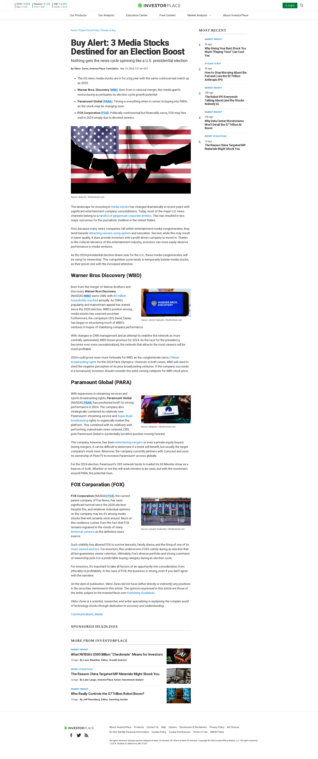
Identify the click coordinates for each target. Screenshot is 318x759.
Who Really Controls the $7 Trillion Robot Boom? (107, 694)
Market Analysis (197, 15)
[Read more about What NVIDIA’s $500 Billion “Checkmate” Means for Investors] (179, 656)
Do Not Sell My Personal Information (129, 732)
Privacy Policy (217, 727)
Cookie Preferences (179, 732)
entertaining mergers (129, 442)
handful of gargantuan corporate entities (125, 215)
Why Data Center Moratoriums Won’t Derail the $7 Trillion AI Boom (224, 124)
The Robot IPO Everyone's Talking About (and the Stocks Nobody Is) (224, 100)
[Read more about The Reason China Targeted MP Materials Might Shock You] (179, 676)
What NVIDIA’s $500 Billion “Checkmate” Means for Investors (117, 654)
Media (99, 614)
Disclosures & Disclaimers (193, 727)
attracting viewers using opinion (110, 233)
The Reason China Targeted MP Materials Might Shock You (115, 674)
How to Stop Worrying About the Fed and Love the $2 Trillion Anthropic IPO (225, 76)
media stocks (120, 207)
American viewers (83, 531)
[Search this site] (301, 5)
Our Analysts (106, 15)
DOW (19, 4)
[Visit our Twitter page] (78, 735)
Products (139, 727)
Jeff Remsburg (91, 699)
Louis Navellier (91, 660)
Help (163, 727)
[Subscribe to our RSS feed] (86, 735)
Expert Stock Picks (89, 30)
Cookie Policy (159, 732)
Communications (82, 614)
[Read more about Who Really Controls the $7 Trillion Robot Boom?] (179, 695)
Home (74, 30)
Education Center (137, 15)
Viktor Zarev (81, 68)
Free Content (167, 15)
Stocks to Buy (108, 30)
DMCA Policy (217, 732)
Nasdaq (38, 4)
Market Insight (79, 649)
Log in (291, 5)
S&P (56, 4)
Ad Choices (233, 727)
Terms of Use (200, 732)
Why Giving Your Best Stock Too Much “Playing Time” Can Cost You (225, 52)
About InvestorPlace (235, 15)
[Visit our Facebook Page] (71, 735)
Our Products (78, 15)
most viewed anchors (85, 549)
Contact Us (153, 727)
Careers (173, 727)
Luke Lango (89, 679)
